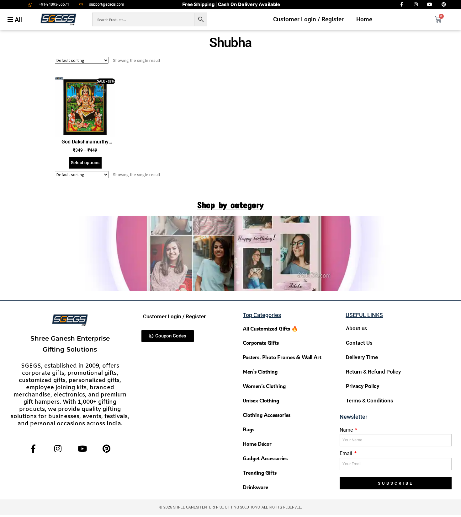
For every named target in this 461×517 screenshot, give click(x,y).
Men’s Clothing (260, 371)
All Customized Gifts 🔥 (270, 328)
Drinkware (255, 487)
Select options (85, 162)
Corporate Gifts (261, 342)
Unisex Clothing (261, 400)
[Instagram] (57, 448)
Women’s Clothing (264, 386)
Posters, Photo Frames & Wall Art (282, 357)
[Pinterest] (106, 448)
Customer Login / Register (308, 19)
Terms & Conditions (369, 400)
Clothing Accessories (266, 415)
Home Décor (257, 443)
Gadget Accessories (265, 458)
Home (364, 19)
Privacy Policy (362, 386)
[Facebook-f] (33, 448)
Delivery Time (362, 357)
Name (347, 430)
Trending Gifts (260, 472)
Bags (248, 429)
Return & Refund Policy (373, 372)
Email (346, 453)
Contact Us (359, 343)
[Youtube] (82, 448)
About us (356, 328)
